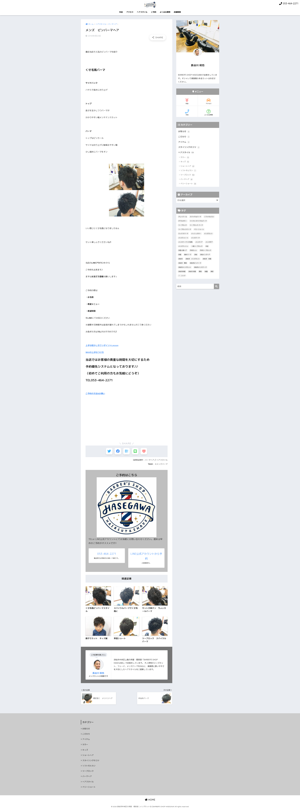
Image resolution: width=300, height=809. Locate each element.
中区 (207, 246)
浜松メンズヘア (205, 255)
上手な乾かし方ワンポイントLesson (102, 345)
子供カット (193, 250)
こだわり (183, 136)
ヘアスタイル (142, 12)
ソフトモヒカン (187, 170)
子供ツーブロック (205, 250)
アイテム (183, 142)
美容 (212, 271)
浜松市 (180, 259)
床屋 (179, 255)
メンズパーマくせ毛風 (185, 242)
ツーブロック (187, 175)
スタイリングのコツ (188, 147)
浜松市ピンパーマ (195, 263)
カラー (184, 157)
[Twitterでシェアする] (109, 451)
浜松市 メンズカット (193, 259)
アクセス (129, 12)
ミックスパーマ (183, 234)
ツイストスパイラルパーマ (198, 221)
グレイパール (182, 217)
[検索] (216, 286)
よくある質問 (165, 12)
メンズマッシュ (183, 246)
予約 (187, 115)
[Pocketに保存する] (144, 451)
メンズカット (208, 234)
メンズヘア (198, 242)
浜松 (195, 255)
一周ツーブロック (196, 246)
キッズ (184, 161)
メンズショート (183, 238)
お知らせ (183, 131)
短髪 (206, 271)
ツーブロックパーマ (184, 229)
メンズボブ (209, 242)
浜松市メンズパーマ (200, 267)
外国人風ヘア (182, 250)
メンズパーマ (162, 464)
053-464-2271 (106, 554)
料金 (121, 12)
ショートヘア (187, 166)
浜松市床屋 (181, 271)
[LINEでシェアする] (135, 451)
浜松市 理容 (182, 263)
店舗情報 (177, 12)
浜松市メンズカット (184, 267)
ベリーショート (188, 183)
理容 (200, 271)
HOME (151, 799)
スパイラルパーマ (195, 217)
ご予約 (153, 12)
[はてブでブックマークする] (126, 451)
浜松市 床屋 (207, 259)
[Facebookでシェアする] (118, 451)
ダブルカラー (182, 221)
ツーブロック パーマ (196, 225)
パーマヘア (149, 460)
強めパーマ (187, 255)
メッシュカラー (196, 234)
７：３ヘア (181, 276)
